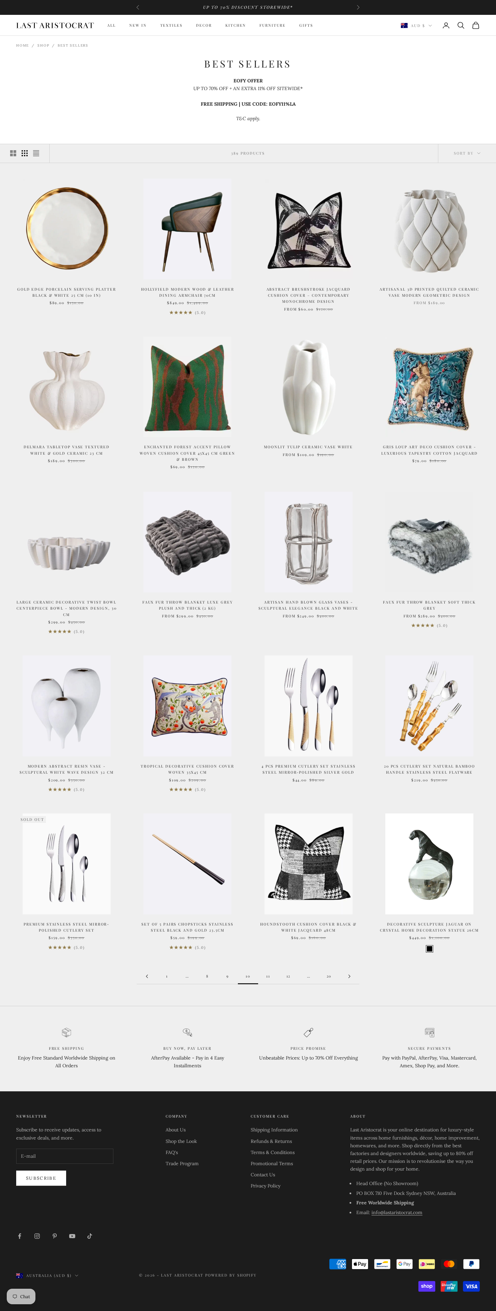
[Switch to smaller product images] (25, 153)
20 (329, 976)
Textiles (171, 25)
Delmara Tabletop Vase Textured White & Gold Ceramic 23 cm (67, 449)
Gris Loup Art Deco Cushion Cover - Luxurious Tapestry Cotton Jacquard (429, 449)
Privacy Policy (265, 1186)
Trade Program (182, 1163)
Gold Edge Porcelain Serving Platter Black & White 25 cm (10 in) (66, 292)
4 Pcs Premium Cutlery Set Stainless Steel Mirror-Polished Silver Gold (308, 769)
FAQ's (172, 1152)
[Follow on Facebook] (19, 1236)
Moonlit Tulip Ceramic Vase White (308, 446)
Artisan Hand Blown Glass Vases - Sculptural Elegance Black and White (308, 605)
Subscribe (41, 1178)
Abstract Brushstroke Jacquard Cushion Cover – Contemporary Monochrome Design (309, 295)
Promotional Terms (272, 1163)
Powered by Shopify (231, 1275)
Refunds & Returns (271, 1141)
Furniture (272, 25)
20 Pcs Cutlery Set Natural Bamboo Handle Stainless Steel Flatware (429, 769)
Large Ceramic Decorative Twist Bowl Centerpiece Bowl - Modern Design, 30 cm (67, 608)
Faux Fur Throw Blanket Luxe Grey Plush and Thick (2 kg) (187, 605)
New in (138, 25)
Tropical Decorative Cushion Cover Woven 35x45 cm (187, 769)
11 (268, 976)
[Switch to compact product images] (36, 153)
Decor (204, 25)
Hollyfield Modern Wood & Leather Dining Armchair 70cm (187, 292)
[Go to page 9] (147, 976)
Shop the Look (181, 1141)
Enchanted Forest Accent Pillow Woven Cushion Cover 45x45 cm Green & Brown (187, 453)
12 (288, 976)
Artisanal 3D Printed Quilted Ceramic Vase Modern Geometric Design (429, 292)
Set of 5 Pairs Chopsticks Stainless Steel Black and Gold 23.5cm (187, 927)
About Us (176, 1130)
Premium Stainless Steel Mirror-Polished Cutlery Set (66, 927)
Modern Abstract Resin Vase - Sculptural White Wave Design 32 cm (67, 769)
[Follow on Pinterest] (54, 1236)
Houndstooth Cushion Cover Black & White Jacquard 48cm (308, 927)
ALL (111, 25)
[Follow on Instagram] (37, 1236)
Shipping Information (274, 1130)
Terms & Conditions (273, 1152)
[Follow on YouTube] (72, 1236)
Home (22, 45)
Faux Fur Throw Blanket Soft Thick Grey (429, 605)
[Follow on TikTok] (89, 1236)
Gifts (306, 25)
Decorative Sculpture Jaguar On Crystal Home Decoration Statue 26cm (429, 927)
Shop (43, 45)
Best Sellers (73, 45)
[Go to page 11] (349, 976)
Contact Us (263, 1175)
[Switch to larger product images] (13, 153)
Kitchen (235, 25)
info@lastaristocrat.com (396, 1212)
